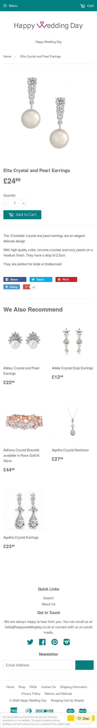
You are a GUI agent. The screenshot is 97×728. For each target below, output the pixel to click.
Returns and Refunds (58, 693)
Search (48, 597)
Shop (21, 687)
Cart (90, 5)
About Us (48, 604)
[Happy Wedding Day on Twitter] (30, 643)
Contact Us (48, 687)
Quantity (9, 195)
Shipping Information (73, 687)
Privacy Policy (30, 693)
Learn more (64, 724)
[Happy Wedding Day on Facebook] (42, 643)
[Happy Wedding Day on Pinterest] (54, 643)
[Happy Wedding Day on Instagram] (66, 643)
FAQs (33, 687)
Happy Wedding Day (33, 700)
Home (7, 56)
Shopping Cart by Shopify (67, 700)
